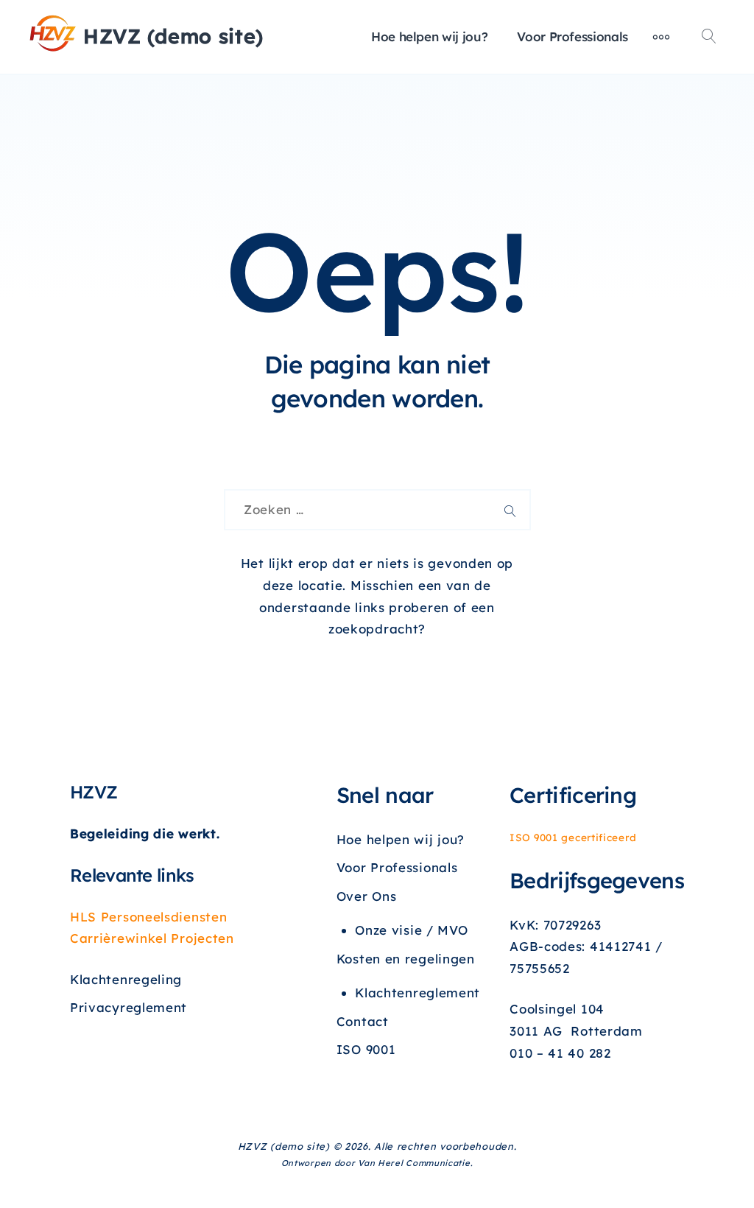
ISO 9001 (366, 1049)
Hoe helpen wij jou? (429, 36)
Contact (363, 1021)
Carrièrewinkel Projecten (152, 938)
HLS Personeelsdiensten (148, 916)
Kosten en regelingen (406, 958)
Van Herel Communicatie (414, 1163)
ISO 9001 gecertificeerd (573, 837)
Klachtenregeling (126, 979)
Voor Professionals (572, 36)
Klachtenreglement (417, 992)
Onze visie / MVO (411, 930)
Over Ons (367, 896)
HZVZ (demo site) (173, 36)
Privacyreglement (128, 1007)
